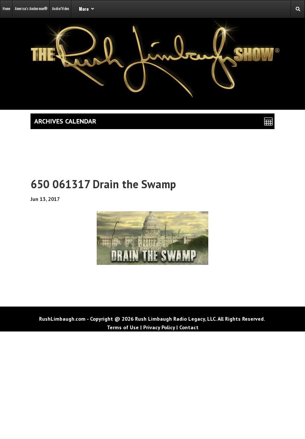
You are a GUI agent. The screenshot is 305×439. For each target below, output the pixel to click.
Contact (189, 327)
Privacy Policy (159, 327)
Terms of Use (123, 327)
